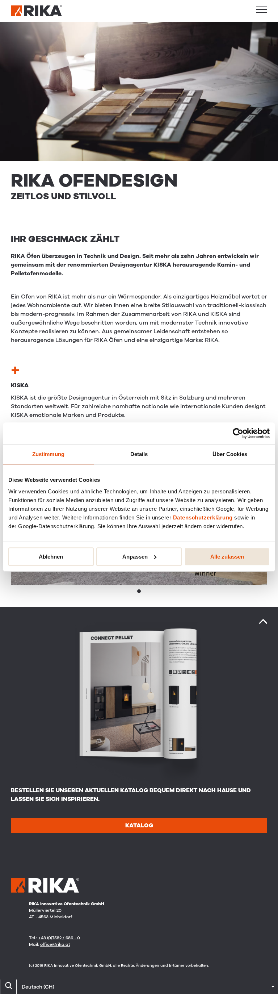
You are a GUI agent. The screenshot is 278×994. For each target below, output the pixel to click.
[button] (261, 9)
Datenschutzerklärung (203, 517)
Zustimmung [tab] (48, 454)
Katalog (139, 826)
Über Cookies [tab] (229, 454)
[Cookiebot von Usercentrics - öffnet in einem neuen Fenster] (238, 433)
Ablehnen (51, 557)
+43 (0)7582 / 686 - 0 (59, 938)
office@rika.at (55, 944)
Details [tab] (139, 454)
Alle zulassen (227, 557)
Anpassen (135, 557)
